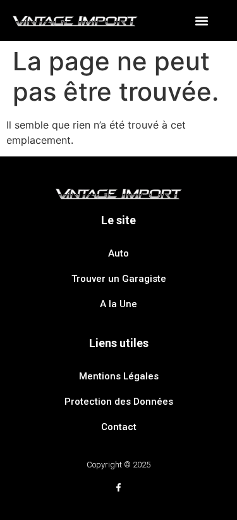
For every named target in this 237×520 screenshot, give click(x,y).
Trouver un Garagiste (118, 278)
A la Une (118, 304)
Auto (118, 253)
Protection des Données (118, 401)
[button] (201, 20)
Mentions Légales (119, 376)
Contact (119, 427)
